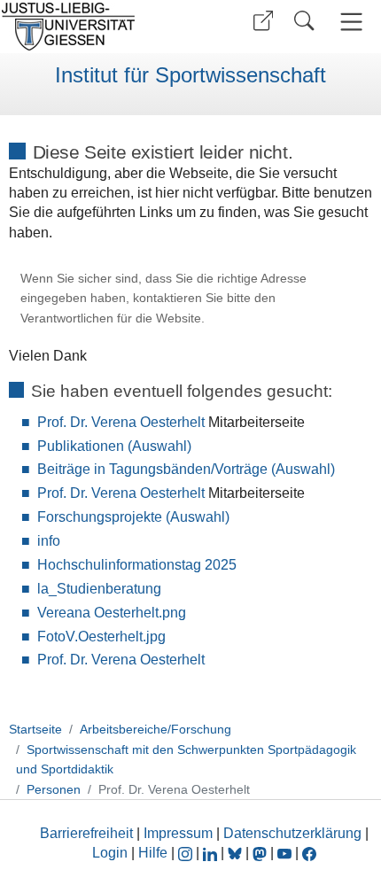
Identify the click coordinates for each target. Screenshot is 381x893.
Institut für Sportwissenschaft (190, 75)
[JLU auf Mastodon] (261, 852)
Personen (54, 789)
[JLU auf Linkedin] (212, 852)
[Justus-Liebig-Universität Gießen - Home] (93, 26)
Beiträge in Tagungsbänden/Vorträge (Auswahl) (186, 469)
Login (111, 852)
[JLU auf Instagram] (187, 852)
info (48, 540)
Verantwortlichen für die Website (110, 318)
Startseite (35, 729)
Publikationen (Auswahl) (114, 446)
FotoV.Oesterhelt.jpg (101, 636)
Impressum (178, 833)
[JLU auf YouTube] (284, 852)
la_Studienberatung (99, 588)
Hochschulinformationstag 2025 (137, 564)
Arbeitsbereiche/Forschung (155, 729)
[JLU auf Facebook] (309, 852)
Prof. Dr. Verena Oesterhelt (121, 422)
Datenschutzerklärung (292, 833)
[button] (263, 20)
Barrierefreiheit (86, 833)
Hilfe (152, 852)
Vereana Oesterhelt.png (111, 612)
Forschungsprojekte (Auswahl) (133, 516)
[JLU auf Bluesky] (236, 852)
